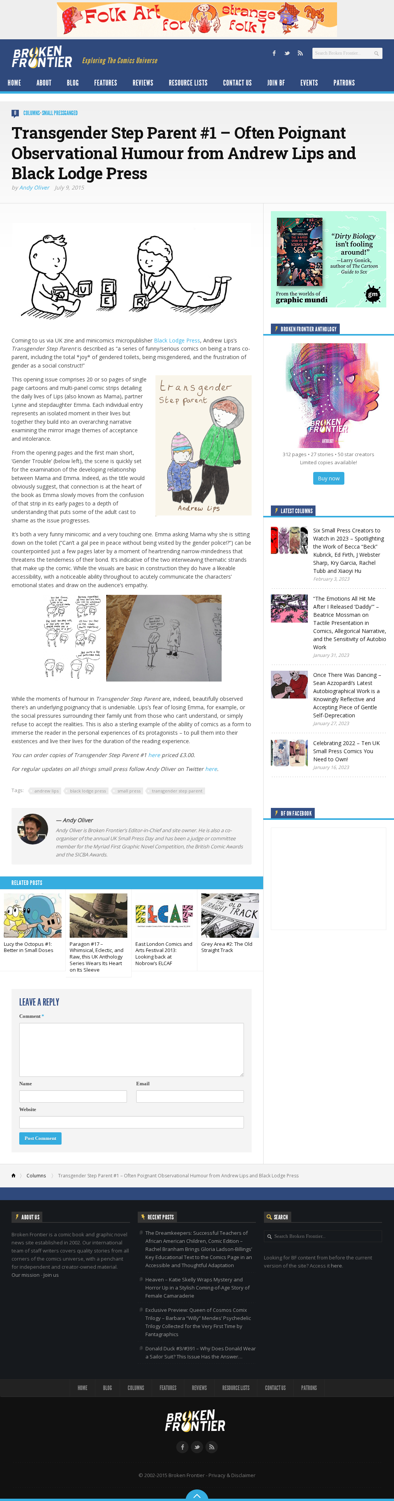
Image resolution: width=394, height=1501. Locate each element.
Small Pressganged (60, 113)
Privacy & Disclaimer (232, 1475)
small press (128, 791)
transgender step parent (177, 791)
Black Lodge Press (177, 340)
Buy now (329, 478)
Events (309, 82)
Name (25, 1083)
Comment (31, 1016)
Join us (51, 1274)
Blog (73, 82)
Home (14, 82)
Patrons (344, 82)
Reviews (143, 82)
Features (105, 82)
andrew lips (46, 791)
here (154, 755)
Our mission (26, 1274)
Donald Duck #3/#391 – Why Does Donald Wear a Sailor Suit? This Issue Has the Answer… (200, 1352)
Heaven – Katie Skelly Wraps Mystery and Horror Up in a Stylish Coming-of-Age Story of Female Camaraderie (197, 1287)
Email (143, 1083)
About (44, 82)
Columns (31, 113)
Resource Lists (188, 82)
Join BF (276, 82)
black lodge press (88, 791)
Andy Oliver (34, 187)
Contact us (237, 82)
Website (27, 1109)
